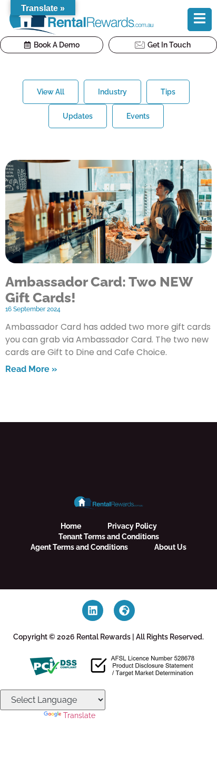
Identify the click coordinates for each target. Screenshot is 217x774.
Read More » (31, 369)
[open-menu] (200, 19)
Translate (79, 715)
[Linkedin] (92, 610)
